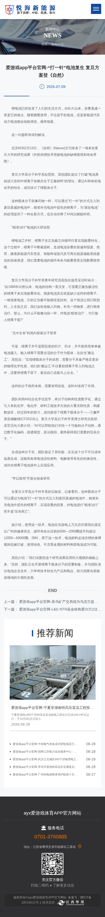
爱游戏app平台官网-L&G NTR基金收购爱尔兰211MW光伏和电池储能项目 (60, 609)
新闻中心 (57, 44)
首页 (44, 44)
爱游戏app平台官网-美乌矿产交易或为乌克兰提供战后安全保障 (60, 602)
